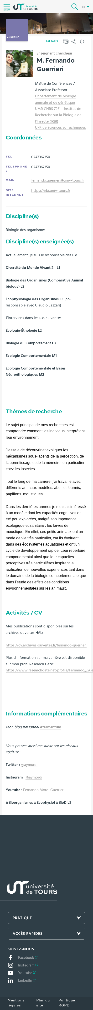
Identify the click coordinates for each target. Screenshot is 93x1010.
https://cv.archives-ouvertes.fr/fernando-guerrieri (46, 645)
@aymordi (29, 765)
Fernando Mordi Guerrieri (43, 790)
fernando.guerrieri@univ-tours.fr (57, 180)
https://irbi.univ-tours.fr (50, 190)
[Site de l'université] (28, 891)
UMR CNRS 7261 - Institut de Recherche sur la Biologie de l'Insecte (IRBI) (58, 115)
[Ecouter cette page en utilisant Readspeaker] (82, 43)
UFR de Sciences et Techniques (60, 127)
